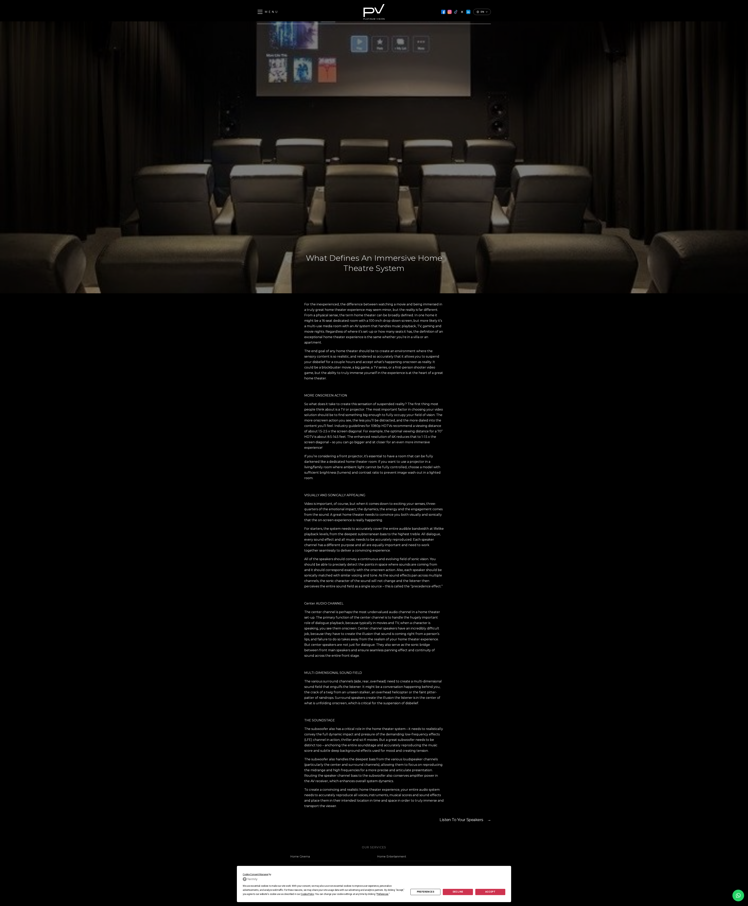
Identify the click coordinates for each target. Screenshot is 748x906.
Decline (458, 891)
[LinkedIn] (468, 12)
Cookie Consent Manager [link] (255, 874)
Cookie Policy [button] (307, 894)
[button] (738, 895)
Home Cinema (300, 856)
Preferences (425, 891)
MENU (272, 12)
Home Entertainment (391, 856)
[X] (462, 12)
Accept (490, 891)
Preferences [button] (382, 894)
